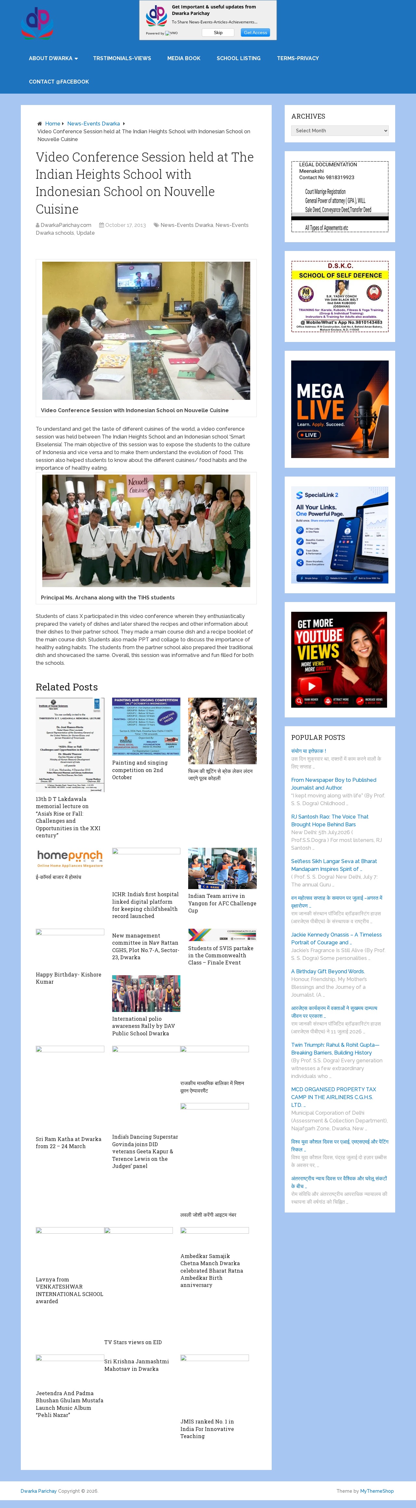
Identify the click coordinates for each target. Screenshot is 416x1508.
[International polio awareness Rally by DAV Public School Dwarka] (146, 993)
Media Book (184, 58)
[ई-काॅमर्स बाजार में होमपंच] (70, 859)
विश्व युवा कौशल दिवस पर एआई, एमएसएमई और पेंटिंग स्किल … (339, 1146)
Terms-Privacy (298, 58)
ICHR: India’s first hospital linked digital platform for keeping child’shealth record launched (145, 905)
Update (85, 233)
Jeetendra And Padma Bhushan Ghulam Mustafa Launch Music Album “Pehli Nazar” (69, 1404)
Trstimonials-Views (122, 58)
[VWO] (172, 33)
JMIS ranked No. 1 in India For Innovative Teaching (207, 1428)
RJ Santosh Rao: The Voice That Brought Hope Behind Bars (330, 821)
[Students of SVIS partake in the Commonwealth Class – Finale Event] (222, 935)
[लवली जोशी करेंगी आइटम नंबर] (214, 1155)
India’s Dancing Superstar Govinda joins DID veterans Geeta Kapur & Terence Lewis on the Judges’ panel (145, 1151)
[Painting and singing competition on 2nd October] (146, 727)
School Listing (239, 58)
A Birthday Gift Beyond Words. (328, 971)
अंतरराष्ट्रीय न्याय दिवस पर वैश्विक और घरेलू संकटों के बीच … (339, 1182)
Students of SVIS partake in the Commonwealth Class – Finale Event (221, 955)
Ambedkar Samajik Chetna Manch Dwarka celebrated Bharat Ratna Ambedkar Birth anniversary (211, 1270)
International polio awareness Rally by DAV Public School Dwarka (143, 1026)
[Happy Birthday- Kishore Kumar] (70, 948)
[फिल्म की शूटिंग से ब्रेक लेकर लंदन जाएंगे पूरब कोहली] (222, 731)
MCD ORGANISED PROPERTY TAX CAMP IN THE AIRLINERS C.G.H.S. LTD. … (333, 1097)
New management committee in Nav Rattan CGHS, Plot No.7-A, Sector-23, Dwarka (145, 946)
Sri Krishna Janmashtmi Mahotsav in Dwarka (136, 1365)
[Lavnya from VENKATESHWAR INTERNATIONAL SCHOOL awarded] (70, 1250)
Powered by (155, 33)
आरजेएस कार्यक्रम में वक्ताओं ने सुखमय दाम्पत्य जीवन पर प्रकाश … (334, 1012)
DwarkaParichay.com (66, 225)
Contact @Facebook (59, 82)
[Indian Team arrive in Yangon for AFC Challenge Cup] (222, 868)
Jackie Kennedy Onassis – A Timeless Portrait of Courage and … (336, 939)
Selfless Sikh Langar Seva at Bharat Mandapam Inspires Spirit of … (334, 865)
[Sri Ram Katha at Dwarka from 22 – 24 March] (70, 1089)
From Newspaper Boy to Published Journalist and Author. (333, 784)
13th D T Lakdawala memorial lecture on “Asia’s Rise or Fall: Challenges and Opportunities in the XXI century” (68, 817)
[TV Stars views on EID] (138, 1281)
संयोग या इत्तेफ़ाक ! (308, 751)
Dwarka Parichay (39, 1491)
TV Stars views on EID (133, 1342)
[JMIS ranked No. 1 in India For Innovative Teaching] (214, 1385)
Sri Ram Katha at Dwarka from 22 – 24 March (68, 1142)
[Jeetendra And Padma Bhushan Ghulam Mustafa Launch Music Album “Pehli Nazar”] (70, 1370)
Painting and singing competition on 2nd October (140, 769)
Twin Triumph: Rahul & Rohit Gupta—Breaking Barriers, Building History (335, 1049)
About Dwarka (50, 58)
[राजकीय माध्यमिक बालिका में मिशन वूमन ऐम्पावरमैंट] (214, 1061)
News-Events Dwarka (93, 124)
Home (52, 124)
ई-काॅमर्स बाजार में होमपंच (58, 876)
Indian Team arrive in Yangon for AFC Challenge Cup (222, 903)
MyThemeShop (377, 1491)
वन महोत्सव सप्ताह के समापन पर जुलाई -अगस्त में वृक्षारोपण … (336, 902)
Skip (218, 32)
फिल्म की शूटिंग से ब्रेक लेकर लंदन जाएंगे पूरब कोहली (220, 774)
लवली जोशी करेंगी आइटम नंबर (208, 1214)
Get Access (255, 32)
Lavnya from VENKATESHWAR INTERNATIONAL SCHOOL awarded (69, 1290)
